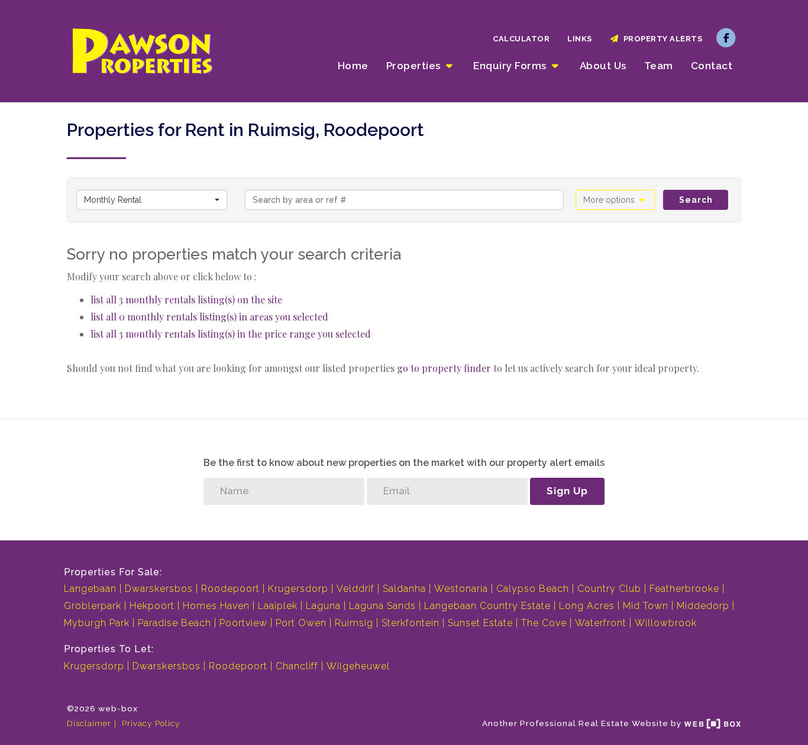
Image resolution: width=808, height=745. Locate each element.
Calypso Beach (532, 588)
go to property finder (444, 368)
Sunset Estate (480, 623)
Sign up (567, 491)
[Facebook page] (726, 37)
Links (579, 38)
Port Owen (301, 623)
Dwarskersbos (159, 588)
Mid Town (645, 605)
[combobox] (151, 200)
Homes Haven (216, 605)
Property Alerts (661, 38)
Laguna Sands (382, 605)
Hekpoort (152, 605)
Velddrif (355, 588)
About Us (603, 66)
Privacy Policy (151, 723)
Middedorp (703, 605)
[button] (615, 200)
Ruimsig (354, 623)
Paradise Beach (174, 623)
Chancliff (297, 666)
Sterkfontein (410, 623)
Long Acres (587, 605)
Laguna (323, 605)
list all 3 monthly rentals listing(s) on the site (186, 299)
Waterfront (600, 623)
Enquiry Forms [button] (511, 66)
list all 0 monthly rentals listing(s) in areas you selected (209, 316)
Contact (712, 66)
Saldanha (404, 588)
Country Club (609, 588)
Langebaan (90, 588)
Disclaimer (89, 723)
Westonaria (461, 588)
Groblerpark (92, 605)
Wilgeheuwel (358, 666)
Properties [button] (415, 66)
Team (658, 66)
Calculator (521, 38)
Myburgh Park (97, 623)
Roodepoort (230, 588)
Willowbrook (666, 623)
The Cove (544, 623)
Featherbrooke (684, 588)
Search (696, 200)
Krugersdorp (298, 588)
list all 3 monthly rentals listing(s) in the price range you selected (231, 334)
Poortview (243, 623)
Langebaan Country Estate (487, 605)
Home (353, 66)
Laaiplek (278, 605)
